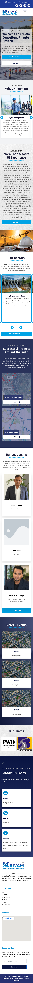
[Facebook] (16, 5)
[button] (1, 117)
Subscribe (14, 967)
